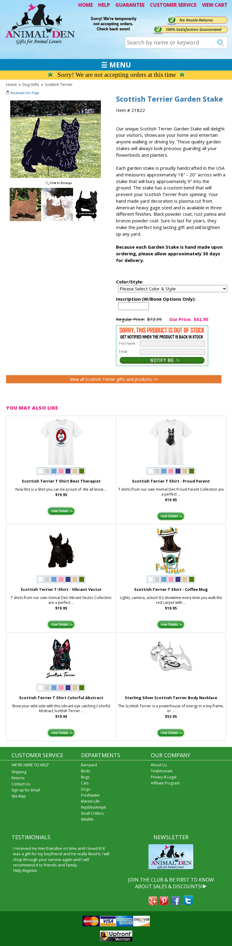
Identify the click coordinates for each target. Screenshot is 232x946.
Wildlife (87, 819)
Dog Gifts (30, 84)
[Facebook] (176, 903)
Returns (17, 778)
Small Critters (92, 813)
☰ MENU (116, 65)
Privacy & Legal (163, 777)
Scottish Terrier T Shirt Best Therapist (61, 481)
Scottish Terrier (58, 84)
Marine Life (90, 801)
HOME (85, 5)
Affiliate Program (165, 783)
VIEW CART (214, 5)
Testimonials (161, 771)
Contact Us (20, 784)
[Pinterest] (164, 903)
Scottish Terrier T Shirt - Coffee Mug (171, 589)
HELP (104, 5)
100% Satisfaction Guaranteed (193, 29)
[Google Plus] (153, 903)
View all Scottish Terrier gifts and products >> (114, 379)
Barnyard (89, 765)
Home (11, 84)
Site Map (18, 796)
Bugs (85, 777)
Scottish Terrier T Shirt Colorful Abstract (61, 697)
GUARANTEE (129, 5)
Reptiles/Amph (93, 807)
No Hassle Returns (196, 20)
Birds (85, 771)
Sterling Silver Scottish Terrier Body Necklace (171, 697)
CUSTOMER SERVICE (173, 5)
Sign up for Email (25, 790)
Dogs (85, 789)
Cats (85, 783)
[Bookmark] (23, 93)
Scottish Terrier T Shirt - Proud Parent (171, 481)
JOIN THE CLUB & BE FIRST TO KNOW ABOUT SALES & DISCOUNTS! (171, 883)
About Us (159, 765)
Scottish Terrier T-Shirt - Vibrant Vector (61, 589)
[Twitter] (188, 903)
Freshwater (90, 795)
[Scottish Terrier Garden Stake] (55, 185)
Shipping (18, 771)
